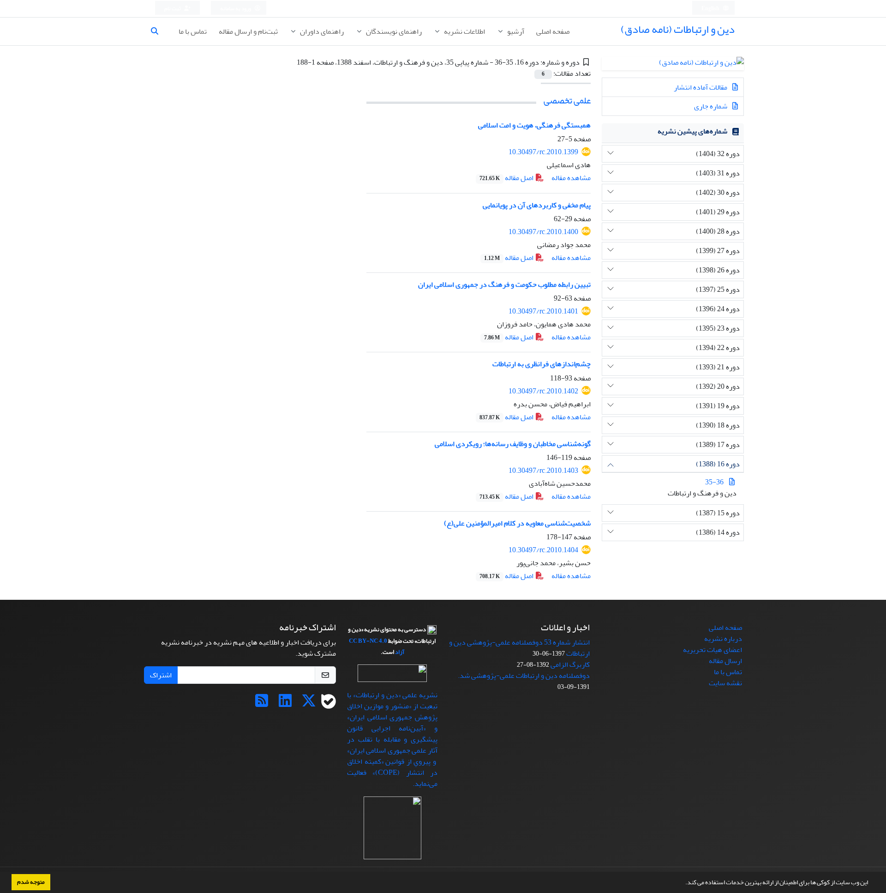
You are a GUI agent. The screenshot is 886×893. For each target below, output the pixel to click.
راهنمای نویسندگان (393, 31)
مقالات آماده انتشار (701, 87)
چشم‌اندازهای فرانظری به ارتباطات (541, 364)
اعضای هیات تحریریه (712, 650)
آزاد (399, 652)
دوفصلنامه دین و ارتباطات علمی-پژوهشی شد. (524, 675)
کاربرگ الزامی (570, 664)
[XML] (290, 62)
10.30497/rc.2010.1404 (543, 550)
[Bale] (328, 704)
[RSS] (262, 704)
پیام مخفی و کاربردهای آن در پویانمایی (537, 205)
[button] (683, 883)
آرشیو (515, 31)
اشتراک (161, 675)
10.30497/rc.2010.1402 (543, 391)
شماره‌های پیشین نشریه (692, 131)
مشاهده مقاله (571, 178)
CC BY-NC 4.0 (368, 641)
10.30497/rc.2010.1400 (543, 232)
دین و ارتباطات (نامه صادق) (678, 29)
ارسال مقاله (725, 661)
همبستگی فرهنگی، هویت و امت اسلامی (534, 125)
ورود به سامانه (236, 8)
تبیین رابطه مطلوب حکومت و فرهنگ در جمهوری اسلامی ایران (504, 284)
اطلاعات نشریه (464, 31)
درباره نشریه (723, 639)
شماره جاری (711, 106)
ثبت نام (173, 8)
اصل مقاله (507, 178)
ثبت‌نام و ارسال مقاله (248, 31)
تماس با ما (193, 31)
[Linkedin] (285, 704)
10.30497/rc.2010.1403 (543, 470)
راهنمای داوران (321, 31)
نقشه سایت (725, 683)
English (710, 8)
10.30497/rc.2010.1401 (543, 311)
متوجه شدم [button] (31, 881)
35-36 (714, 482)
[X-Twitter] (309, 704)
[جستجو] (158, 31)
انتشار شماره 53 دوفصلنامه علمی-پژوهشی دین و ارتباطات (519, 647)
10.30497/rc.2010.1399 (543, 152)
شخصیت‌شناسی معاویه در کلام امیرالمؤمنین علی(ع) (517, 523)
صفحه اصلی (552, 31)
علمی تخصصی (567, 100)
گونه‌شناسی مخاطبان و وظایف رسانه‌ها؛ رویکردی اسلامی (513, 444)
